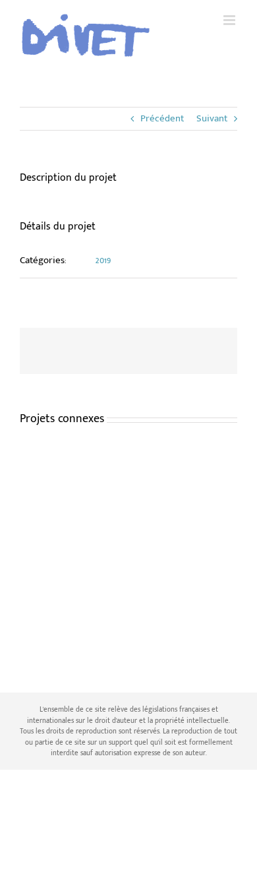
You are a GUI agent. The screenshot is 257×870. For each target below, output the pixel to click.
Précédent (162, 118)
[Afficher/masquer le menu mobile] (230, 20)
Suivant (211, 118)
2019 (103, 260)
